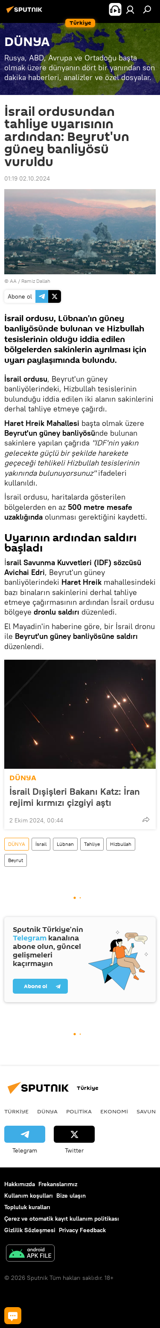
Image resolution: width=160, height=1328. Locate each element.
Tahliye (92, 844)
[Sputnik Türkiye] (25, 13)
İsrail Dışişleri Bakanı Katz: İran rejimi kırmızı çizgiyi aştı (74, 797)
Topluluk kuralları (27, 1207)
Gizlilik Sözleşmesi (29, 1230)
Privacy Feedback (82, 1230)
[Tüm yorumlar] (12, 1315)
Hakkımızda (19, 1184)
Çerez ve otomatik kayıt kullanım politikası (61, 1218)
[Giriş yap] (130, 9)
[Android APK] (30, 1254)
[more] (145, 819)
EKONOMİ (114, 1111)
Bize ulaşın (71, 1195)
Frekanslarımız (57, 1184)
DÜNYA (22, 778)
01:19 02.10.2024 (27, 178)
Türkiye (16, 1111)
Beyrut (15, 860)
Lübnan (65, 844)
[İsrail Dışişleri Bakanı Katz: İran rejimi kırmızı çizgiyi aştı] (80, 714)
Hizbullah (120, 844)
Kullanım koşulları (28, 1195)
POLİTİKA (79, 1111)
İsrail (41, 844)
